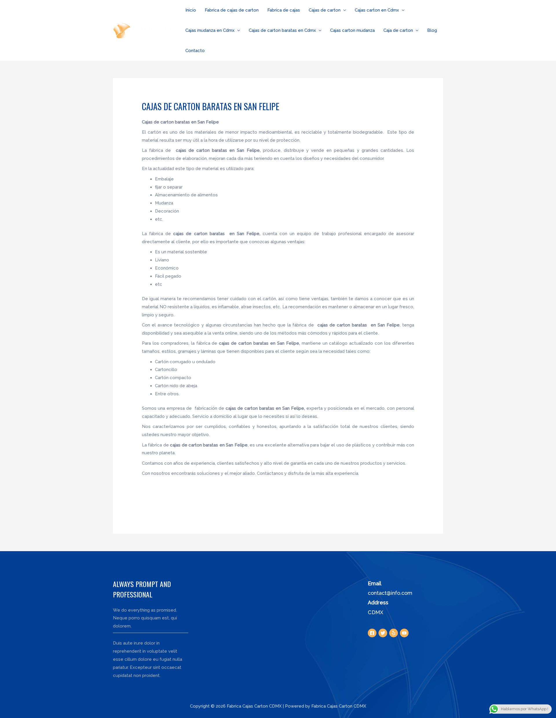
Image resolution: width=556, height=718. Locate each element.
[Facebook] (372, 633)
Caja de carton (398, 30)
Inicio (190, 10)
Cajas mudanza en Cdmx (210, 30)
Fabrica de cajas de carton (232, 10)
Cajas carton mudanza (352, 30)
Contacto (195, 50)
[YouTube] (404, 633)
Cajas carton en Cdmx (377, 10)
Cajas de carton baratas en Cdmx (282, 30)
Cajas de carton (325, 10)
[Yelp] (393, 633)
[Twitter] (382, 633)
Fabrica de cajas (283, 10)
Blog (432, 30)
